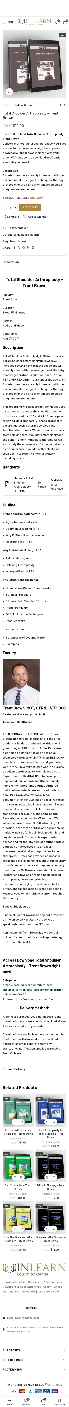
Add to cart (30, 207)
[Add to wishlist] (21, 1122)
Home (6, 105)
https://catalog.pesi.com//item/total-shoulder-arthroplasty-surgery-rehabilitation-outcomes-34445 (34, 989)
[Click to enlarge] (9, 91)
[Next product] (64, 105)
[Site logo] (34, 21)
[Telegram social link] (33, 247)
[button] (15, 1122)
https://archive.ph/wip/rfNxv (34, 999)
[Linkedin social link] (28, 247)
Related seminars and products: (24, 714)
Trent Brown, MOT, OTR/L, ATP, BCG (34, 707)
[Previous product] (57, 105)
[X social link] (19, 247)
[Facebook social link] (15, 247)
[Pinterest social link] (23, 247)
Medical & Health (25, 105)
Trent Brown (18, 241)
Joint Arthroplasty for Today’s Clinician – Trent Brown (51, 1133)
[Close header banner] (64, 4)
